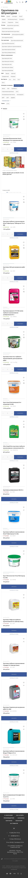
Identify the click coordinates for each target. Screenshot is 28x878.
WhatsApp (14, 828)
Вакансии (19, 820)
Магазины (21, 818)
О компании (8, 815)
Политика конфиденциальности (12, 858)
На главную (14, 823)
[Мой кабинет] (22, 2)
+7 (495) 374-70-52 (14, 832)
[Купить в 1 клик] (24, 119)
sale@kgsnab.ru (15, 835)
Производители (9, 818)
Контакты (9, 820)
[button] (7, 192)
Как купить (20, 815)
